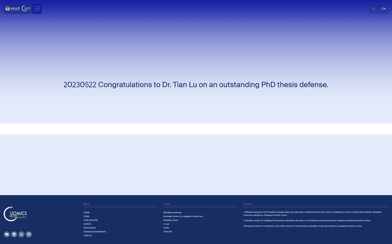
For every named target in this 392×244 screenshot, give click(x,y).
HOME (87, 212)
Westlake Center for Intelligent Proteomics (183, 216)
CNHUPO (167, 231)
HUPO (166, 228)
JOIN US (88, 235)
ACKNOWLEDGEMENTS (95, 231)
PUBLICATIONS (91, 220)
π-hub (166, 224)
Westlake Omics (170, 220)
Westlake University (172, 212)
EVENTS (87, 224)
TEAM (86, 216)
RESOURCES (90, 228)
